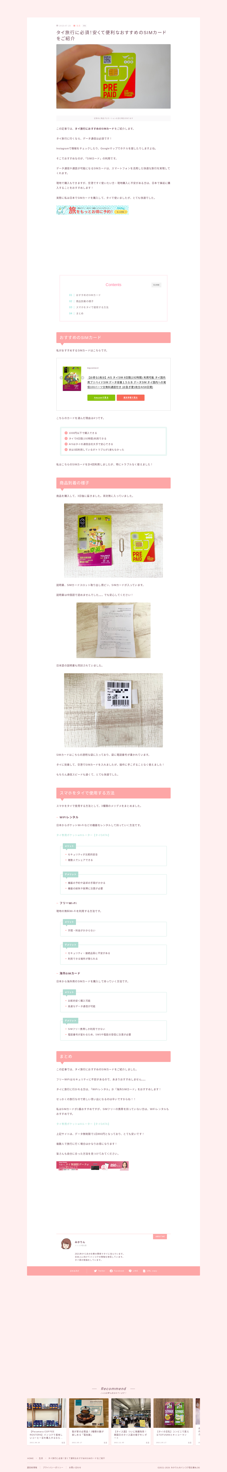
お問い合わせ (75, 1468)
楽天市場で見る (131, 398)
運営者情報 (32, 1468)
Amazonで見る (101, 398)
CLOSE (156, 285)
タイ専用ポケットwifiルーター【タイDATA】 (83, 835)
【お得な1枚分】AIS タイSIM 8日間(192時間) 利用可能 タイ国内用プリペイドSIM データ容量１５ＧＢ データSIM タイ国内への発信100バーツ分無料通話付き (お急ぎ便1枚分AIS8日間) (126, 382)
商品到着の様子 (85, 301)
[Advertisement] (113, 245)
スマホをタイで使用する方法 (92, 307)
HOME (30, 1458)
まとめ (80, 313)
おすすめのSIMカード (88, 295)
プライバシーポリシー (53, 1468)
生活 (78, 26)
